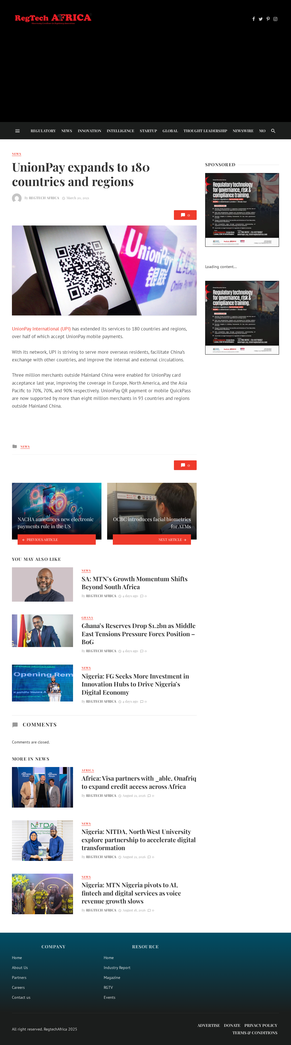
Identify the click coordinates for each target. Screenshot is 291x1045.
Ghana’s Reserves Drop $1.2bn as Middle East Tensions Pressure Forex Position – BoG (139, 633)
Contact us (21, 997)
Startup (148, 130)
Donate (232, 1025)
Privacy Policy (260, 1025)
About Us (20, 967)
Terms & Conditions (254, 1032)
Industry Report (117, 967)
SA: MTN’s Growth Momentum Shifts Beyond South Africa (135, 583)
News (66, 130)
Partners (19, 977)
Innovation (89, 130)
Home (17, 957)
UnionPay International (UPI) (41, 329)
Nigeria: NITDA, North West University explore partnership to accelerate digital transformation (139, 839)
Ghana (87, 618)
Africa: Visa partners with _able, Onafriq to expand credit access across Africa (139, 782)
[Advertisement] (145, 68)
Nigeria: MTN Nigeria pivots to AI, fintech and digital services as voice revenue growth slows (131, 893)
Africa (88, 770)
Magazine (112, 977)
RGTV (108, 987)
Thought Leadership (205, 130)
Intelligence (120, 130)
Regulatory (43, 130)
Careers (18, 987)
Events (109, 997)
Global (170, 130)
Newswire (243, 130)
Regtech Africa (44, 197)
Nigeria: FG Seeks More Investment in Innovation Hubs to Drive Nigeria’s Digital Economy (135, 684)
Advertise (209, 1025)
